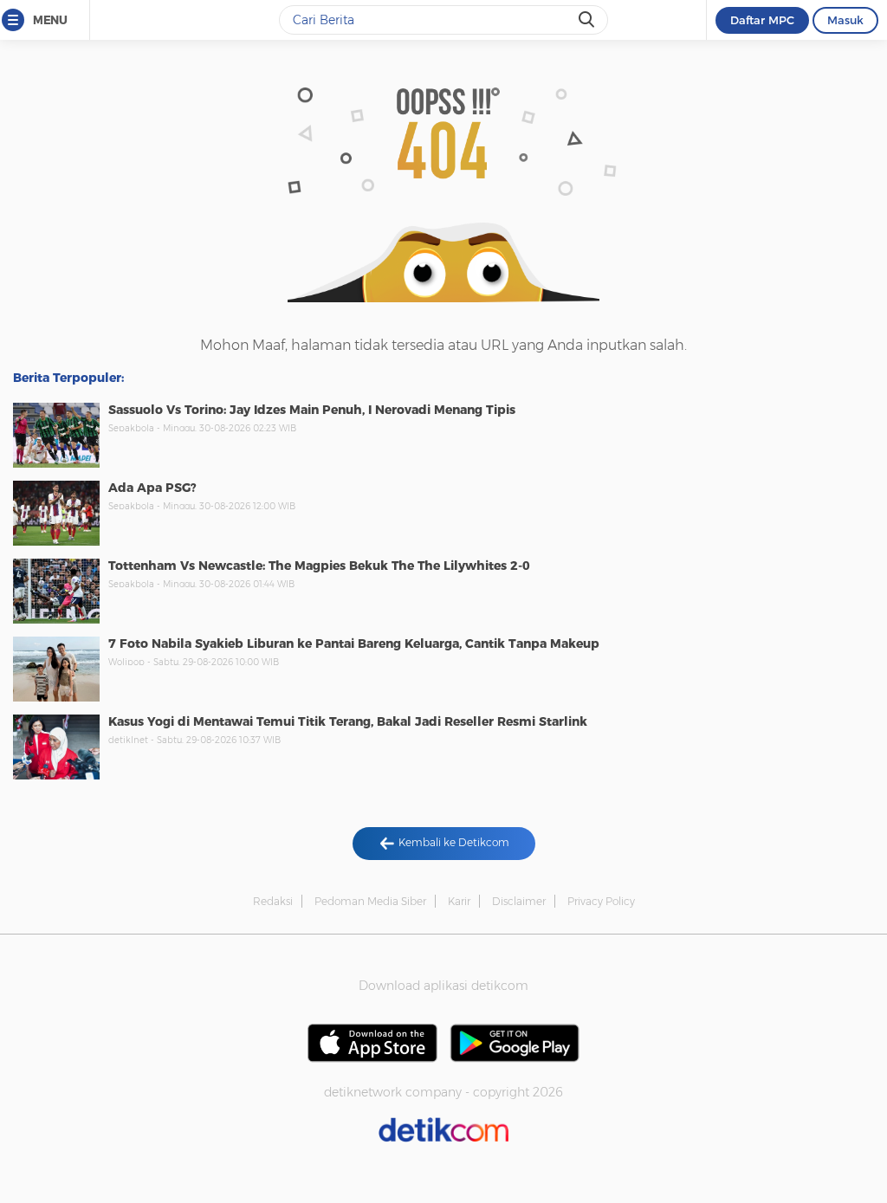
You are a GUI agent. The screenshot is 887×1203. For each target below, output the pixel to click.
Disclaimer (519, 901)
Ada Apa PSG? (152, 487)
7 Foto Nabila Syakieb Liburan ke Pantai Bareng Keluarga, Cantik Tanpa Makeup (353, 643)
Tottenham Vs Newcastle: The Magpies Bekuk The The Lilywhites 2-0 (319, 565)
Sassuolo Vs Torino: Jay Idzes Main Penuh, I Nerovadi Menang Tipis (311, 409)
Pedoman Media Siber (370, 901)
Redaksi (273, 901)
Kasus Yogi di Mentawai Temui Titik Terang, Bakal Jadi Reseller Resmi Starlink (347, 721)
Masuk (845, 20)
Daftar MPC (762, 20)
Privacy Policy (601, 901)
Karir (459, 901)
